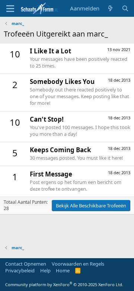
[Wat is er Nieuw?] (110, 8)
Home (63, 270)
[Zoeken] (125, 8)
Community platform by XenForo (64, 284)
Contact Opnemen (25, 263)
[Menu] (10, 8)
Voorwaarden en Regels (78, 263)
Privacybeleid (20, 270)
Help (45, 270)
